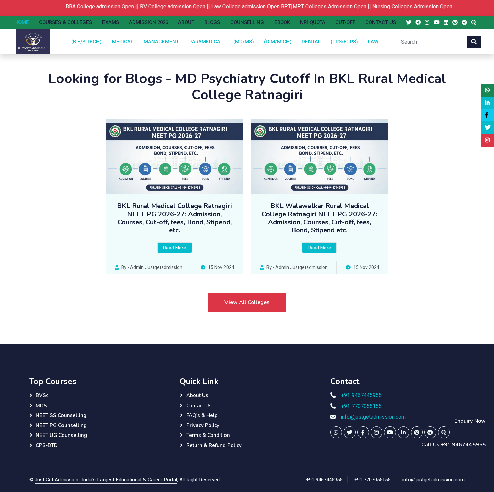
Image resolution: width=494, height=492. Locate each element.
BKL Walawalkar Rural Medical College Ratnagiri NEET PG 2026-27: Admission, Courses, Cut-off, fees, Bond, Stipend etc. (319, 218)
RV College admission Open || (165, 7)
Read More (174, 247)
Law (373, 41)
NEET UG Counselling (61, 435)
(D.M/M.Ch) (278, 41)
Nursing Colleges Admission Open (402, 7)
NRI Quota (312, 22)
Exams (110, 22)
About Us (197, 395)
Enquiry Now (470, 421)
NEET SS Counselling (61, 415)
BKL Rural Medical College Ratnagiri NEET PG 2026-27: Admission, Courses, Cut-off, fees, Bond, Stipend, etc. (174, 218)
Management (161, 41)
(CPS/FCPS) (344, 41)
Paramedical (206, 41)
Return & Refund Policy (214, 445)
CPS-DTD (47, 445)
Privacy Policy (202, 425)
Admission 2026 (148, 22)
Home (21, 22)
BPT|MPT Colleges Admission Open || (316, 7)
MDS (41, 405)
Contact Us (380, 22)
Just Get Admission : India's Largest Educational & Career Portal (106, 479)
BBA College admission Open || (92, 7)
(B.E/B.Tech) (86, 41)
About (186, 22)
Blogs (212, 22)
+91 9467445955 (361, 395)
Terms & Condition (208, 435)
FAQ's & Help (202, 415)
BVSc (42, 395)
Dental (311, 41)
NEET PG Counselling (61, 425)
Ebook (282, 22)
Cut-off (345, 22)
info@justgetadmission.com (373, 417)
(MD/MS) (243, 41)
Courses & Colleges (65, 22)
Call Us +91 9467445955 (453, 444)
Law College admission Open (235, 7)
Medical (122, 41)
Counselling (247, 22)
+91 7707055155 (361, 406)
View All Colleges (247, 302)
